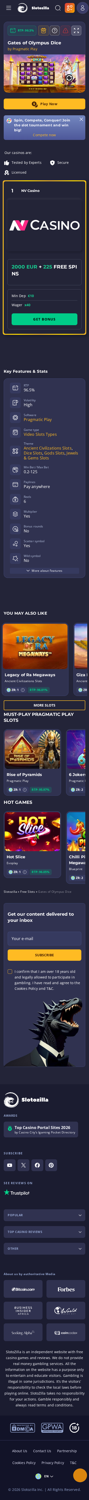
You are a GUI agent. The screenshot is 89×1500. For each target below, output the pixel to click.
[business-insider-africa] (23, 1310)
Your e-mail (22, 938)
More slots (45, 705)
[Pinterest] (51, 1165)
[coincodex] (65, 1332)
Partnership (67, 1451)
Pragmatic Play (38, 419)
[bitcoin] (23, 1289)
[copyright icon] (65, 1310)
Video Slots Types (40, 434)
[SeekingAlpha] (23, 1332)
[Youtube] (10, 1165)
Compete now (44, 135)
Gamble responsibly (55, 1399)
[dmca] (22, 1427)
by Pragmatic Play (22, 49)
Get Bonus (44, 319)
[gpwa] (52, 1427)
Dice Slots (33, 453)
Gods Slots (54, 453)
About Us (19, 1451)
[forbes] (65, 1289)
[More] (80, 1475)
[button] (22, 690)
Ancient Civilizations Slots (48, 448)
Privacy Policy (53, 1462)
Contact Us (42, 1451)
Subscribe (44, 955)
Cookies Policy (24, 1462)
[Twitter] (23, 1165)
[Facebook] (37, 1165)
